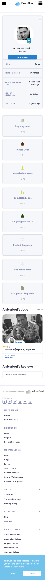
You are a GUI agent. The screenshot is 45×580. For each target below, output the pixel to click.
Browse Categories (13, 481)
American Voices (12, 534)
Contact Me (22, 57)
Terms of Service (12, 499)
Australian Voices (12, 539)
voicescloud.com (16, 392)
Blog (6, 459)
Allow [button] (31, 573)
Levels (7, 464)
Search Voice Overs (13, 477)
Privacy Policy (10, 503)
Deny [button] (13, 573)
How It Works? (11, 420)
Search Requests (12, 472)
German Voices (11, 552)
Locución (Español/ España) (20, 349)
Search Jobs (10, 468)
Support (8, 521)
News (6, 455)
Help (6, 517)
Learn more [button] (18, 566)
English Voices (11, 543)
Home (7, 415)
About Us (8, 495)
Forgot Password (12, 442)
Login (6, 433)
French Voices (11, 547)
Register (8, 437)
